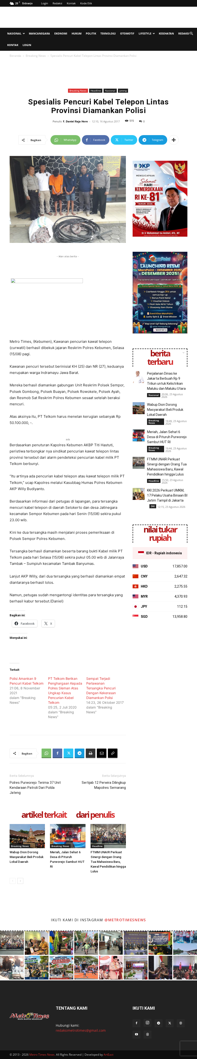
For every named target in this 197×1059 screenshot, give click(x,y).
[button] (191, 33)
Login (44, 3)
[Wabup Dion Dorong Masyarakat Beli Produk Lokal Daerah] (27, 836)
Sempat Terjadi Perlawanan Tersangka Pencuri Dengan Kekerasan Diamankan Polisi (101, 688)
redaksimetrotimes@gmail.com (81, 1030)
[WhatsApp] (46, 753)
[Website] (181, 1023)
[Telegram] (79, 753)
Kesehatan (166, 33)
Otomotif (127, 33)
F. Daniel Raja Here (75, 121)
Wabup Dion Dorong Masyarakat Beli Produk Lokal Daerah (26, 857)
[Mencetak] (90, 753)
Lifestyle (145, 33)
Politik (91, 33)
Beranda (15, 56)
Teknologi (108, 33)
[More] (174, 140)
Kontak (71, 3)
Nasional (14, 33)
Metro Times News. (42, 1055)
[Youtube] (136, 1034)
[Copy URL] (112, 753)
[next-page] (20, 881)
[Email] (101, 753)
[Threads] (147, 1034)
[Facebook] (57, 753)
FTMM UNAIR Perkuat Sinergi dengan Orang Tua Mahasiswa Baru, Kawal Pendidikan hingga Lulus (108, 861)
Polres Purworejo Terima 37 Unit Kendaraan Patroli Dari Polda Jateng (35, 787)
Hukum (76, 33)
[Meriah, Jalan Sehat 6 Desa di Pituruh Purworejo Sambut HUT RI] (67, 836)
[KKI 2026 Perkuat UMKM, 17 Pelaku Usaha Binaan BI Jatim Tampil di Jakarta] (139, 494)
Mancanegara (39, 33)
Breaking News (36, 56)
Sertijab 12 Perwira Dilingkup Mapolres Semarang (104, 785)
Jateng (123, 90)
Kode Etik (86, 3)
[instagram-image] (12, 943)
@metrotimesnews (125, 919)
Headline (96, 90)
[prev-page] (13, 881)
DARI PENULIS (95, 815)
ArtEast (108, 1055)
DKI (153, 506)
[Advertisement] (131, 17)
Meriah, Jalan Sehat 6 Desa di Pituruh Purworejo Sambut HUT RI (167, 437)
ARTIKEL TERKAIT (43, 815)
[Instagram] (147, 1023)
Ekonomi (60, 33)
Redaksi (57, 3)
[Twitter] (68, 753)
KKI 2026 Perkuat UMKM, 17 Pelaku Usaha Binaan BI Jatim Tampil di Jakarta (167, 495)
